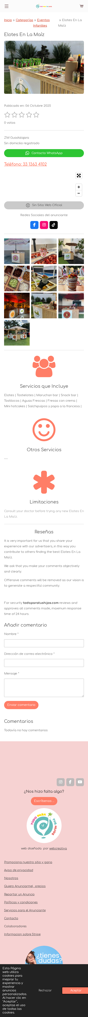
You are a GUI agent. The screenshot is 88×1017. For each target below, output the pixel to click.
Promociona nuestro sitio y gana (28, 862)
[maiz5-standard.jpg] (44, 278)
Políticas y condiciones (21, 902)
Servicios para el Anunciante (25, 910)
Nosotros (11, 878)
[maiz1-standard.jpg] (16, 251)
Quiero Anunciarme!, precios (25, 886)
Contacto (11, 918)
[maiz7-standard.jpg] (16, 305)
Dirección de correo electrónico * (29, 654)
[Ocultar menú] (6, 6)
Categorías (24, 20)
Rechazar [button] (45, 990)
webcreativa (58, 848)
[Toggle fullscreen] (79, 175)
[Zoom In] (79, 187)
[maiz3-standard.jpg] (71, 251)
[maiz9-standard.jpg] (71, 305)
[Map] (44, 184)
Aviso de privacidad (18, 870)
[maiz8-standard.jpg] (44, 305)
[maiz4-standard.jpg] (16, 278)
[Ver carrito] (81, 6)
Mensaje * (11, 673)
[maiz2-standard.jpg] (44, 251)
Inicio (8, 20)
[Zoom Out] (79, 193)
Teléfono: (25, 164)
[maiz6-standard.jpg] (71, 278)
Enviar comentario (21, 705)
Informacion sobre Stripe (22, 934)
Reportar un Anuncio (19, 894)
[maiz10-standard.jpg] (16, 332)
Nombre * (11, 634)
